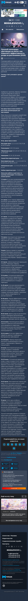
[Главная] (3, 29)
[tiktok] (12, 444)
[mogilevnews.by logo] (14, 550)
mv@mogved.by (13, 553)
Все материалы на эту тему (14, 520)
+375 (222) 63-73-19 (14, 557)
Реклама (14, 535)
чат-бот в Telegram (16, 453)
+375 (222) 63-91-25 (14, 555)
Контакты (5, 544)
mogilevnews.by (11, 457)
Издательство (7, 538)
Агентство (6, 535)
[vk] (16, 444)
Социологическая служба (11, 541)
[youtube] (23, 444)
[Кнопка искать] (24, 5)
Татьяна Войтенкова (9, 58)
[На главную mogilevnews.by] (6, 2)
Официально (20, 29)
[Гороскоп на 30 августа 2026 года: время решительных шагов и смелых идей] (14, 504)
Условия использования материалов (10, 565)
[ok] (19, 444)
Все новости (9, 29)
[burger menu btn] (25, 2)
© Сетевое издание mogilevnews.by (10, 560)
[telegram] (8, 444)
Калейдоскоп (8, 460)
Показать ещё (14, 488)
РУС (23, 2)
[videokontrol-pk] (14, 13)
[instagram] (4, 444)
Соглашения (17, 569)
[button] (11, 15)
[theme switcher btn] (18, 2)
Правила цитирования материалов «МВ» (11, 570)
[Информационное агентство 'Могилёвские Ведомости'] (14, 23)
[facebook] (14, 448)
